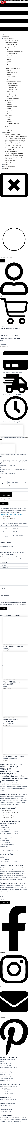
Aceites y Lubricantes (12, 83)
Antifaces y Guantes (12, 72)
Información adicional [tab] (9, 518)
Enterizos (9, 110)
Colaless (9, 59)
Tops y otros (10, 55)
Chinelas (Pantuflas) (12, 97)
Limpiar (9, 485)
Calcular (4, 504)
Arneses (9, 74)
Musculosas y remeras (13, 123)
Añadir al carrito (6, 493)
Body (6, 66)
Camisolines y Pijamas (13, 95)
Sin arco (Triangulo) (12, 46)
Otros (8, 80)
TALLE (3, 483)
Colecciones (6, 132)
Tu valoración (4, 567)
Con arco (9, 49)
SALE (6, 127)
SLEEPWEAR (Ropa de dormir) (13, 145)
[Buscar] (2, 260)
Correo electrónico (5, 595)
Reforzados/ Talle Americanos (15, 51)
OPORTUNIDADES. (10, 161)
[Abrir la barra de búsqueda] (0, 255)
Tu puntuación (4, 562)
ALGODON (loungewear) (11, 151)
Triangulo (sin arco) (12, 112)
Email (1, 896)
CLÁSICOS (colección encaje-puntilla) (15, 142)
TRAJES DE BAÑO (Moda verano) (14, 155)
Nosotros (5, 164)
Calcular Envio (6, 495)
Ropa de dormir (9, 91)
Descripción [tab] (6, 516)
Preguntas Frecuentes (9, 166)
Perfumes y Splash (12, 89)
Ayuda (19, 477)
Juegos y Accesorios (12, 85)
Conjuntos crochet (12, 106)
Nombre (2, 588)
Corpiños (7, 48)
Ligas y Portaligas (11, 76)
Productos (6, 36)
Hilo (8, 63)
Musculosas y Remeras (13, 98)
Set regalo (7, 128)
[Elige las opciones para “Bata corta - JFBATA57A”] (2, 2)
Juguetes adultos (11, 87)
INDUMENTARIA (9, 159)
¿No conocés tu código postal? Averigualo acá (12, 514)
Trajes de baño (9, 100)
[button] (14, 17)
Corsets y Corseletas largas (12, 68)
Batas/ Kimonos (11, 93)
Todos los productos (8, 38)
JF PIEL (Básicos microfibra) (12, 144)
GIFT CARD (8, 162)
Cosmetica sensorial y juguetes (13, 81)
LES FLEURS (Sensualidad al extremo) (15, 138)
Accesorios (8, 70)
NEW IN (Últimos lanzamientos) (13, 134)
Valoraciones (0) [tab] (7, 520)
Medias (9, 78)
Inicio (4, 34)
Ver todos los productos (11, 40)
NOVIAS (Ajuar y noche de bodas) (14, 153)
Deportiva (9, 121)
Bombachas (8, 57)
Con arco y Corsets (12, 44)
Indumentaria (8, 115)
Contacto (5, 168)
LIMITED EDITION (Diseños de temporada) (16, 136)
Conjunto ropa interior (11, 42)
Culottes (9, 61)
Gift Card (9, 130)
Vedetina (9, 65)
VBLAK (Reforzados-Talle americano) (15, 140)
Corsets (9, 119)
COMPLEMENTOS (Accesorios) (13, 157)
